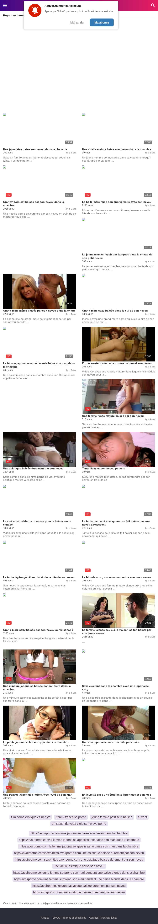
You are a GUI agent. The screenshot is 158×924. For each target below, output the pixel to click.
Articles (45, 917)
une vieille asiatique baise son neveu (79, 866)
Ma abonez (101, 22)
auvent (142, 817)
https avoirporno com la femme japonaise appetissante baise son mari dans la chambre (79, 846)
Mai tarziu (77, 22)
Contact (93, 917)
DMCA (56, 917)
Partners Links (109, 917)
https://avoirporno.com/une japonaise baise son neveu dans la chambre (79, 833)
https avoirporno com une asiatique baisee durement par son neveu (79, 892)
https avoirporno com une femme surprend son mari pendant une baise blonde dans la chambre (79, 879)
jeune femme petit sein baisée (112, 817)
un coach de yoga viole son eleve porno (79, 823)
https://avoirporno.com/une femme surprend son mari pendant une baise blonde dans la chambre (79, 872)
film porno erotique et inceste (30, 817)
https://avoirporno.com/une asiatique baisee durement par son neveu (79, 885)
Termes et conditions (74, 917)
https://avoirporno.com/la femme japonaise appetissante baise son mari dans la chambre (79, 839)
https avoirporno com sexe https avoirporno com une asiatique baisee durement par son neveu (79, 859)
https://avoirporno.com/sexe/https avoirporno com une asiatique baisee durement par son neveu (79, 853)
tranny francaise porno (71, 817)
